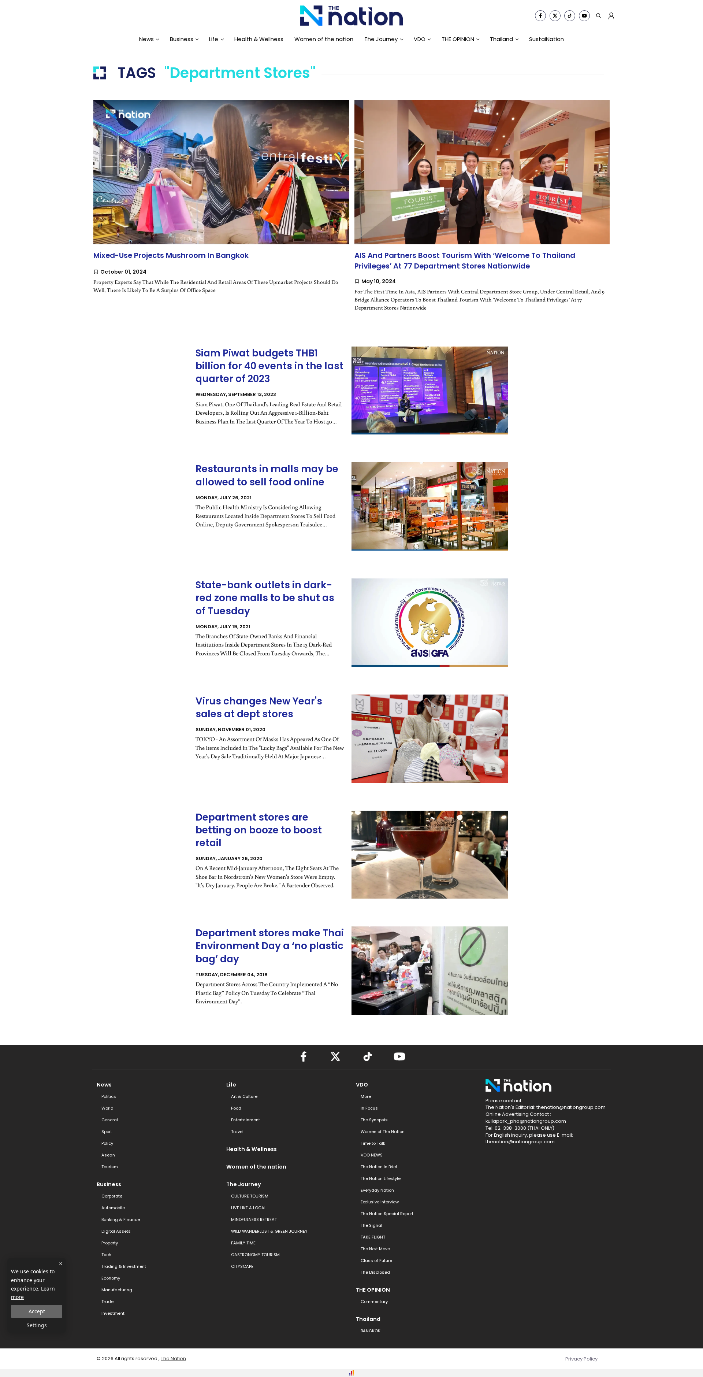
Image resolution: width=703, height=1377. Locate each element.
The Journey (381, 39)
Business (181, 39)
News (146, 39)
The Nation (173, 1358)
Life (213, 39)
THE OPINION (458, 39)
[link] (221, 204)
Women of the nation (323, 39)
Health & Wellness (258, 39)
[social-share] (540, 15)
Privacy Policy (581, 1358)
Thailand (501, 39)
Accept (37, 1311)
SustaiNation (546, 39)
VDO (419, 39)
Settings (37, 1325)
